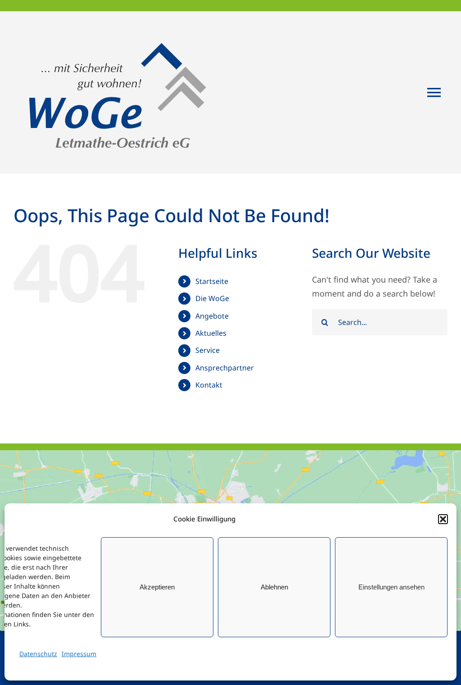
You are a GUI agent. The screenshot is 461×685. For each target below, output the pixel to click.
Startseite (211, 281)
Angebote (212, 316)
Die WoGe (212, 298)
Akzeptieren (157, 587)
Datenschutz (38, 653)
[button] (442, 519)
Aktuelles (210, 333)
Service (207, 350)
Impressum (79, 653)
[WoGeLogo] (120, 24)
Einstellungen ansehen (391, 587)
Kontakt (208, 385)
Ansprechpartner (224, 368)
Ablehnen (274, 587)
